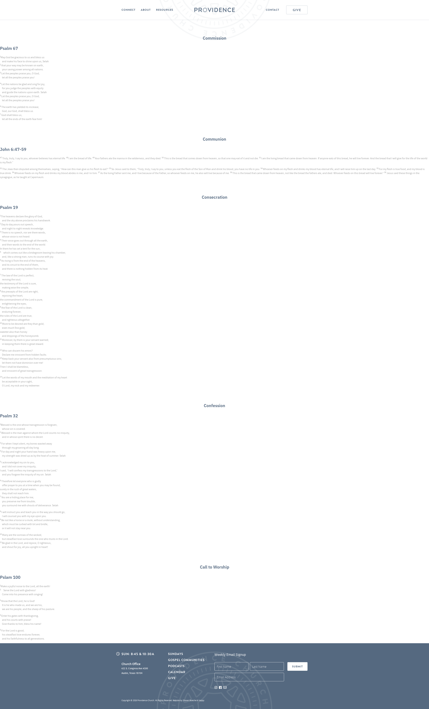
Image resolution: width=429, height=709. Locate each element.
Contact (272, 10)
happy (201, 700)
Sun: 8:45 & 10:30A (137, 654)
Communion (214, 139)
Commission (214, 38)
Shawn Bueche (189, 700)
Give (297, 10)
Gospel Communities (186, 660)
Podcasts (176, 666)
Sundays (175, 654)
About (146, 10)
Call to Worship (214, 567)
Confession (214, 405)
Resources (164, 10)
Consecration (214, 197)
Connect (128, 10)
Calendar (177, 672)
